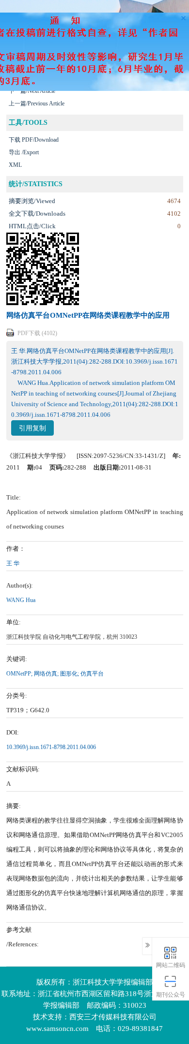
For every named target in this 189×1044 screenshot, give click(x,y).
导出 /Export (24, 152)
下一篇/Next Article (32, 91)
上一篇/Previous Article (36, 103)
